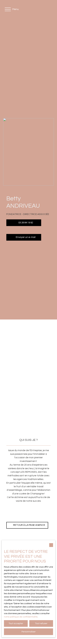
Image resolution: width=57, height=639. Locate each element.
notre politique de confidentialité (21, 617)
